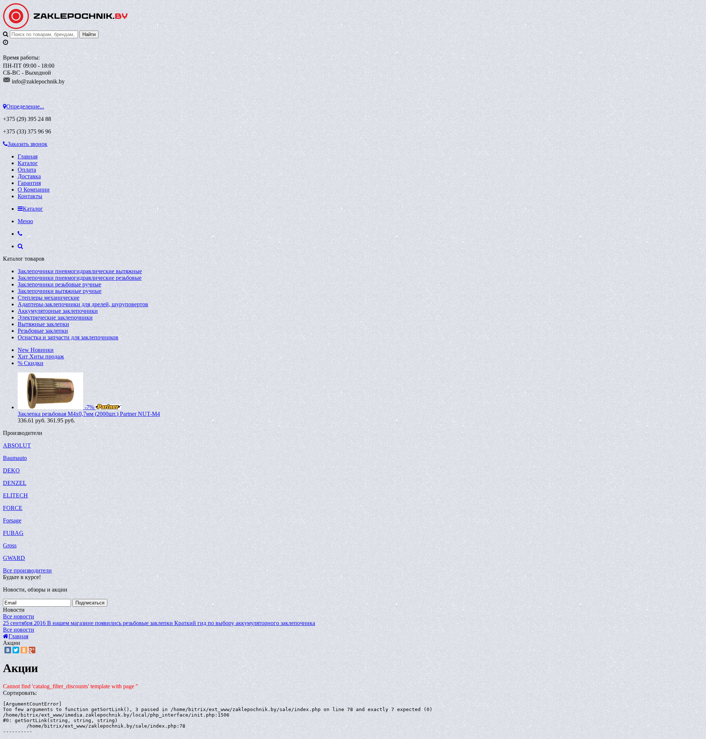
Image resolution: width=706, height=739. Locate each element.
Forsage (12, 520)
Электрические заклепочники (55, 317)
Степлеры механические (48, 297)
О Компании (34, 189)
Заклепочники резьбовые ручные (59, 284)
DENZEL (14, 483)
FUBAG (13, 533)
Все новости (18, 616)
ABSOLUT (17, 445)
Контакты (30, 196)
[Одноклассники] (24, 650)
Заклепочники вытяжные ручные (59, 291)
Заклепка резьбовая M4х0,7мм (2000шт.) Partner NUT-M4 (89, 414)
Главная (28, 156)
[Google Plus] (32, 650)
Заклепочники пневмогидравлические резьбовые (80, 278)
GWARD (14, 558)
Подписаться (89, 603)
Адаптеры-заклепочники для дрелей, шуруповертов (83, 304)
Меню (25, 221)
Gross (10, 545)
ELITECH (15, 495)
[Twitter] (16, 650)
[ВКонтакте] (7, 650)
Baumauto (15, 458)
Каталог (28, 163)
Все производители (27, 570)
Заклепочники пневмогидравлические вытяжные (80, 271)
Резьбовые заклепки (43, 331)
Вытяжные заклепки (43, 324)
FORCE (12, 508)
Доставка (29, 176)
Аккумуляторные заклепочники (58, 311)
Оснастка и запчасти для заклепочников (68, 337)
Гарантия (29, 183)
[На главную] (65, 27)
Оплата (27, 170)
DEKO (11, 470)
